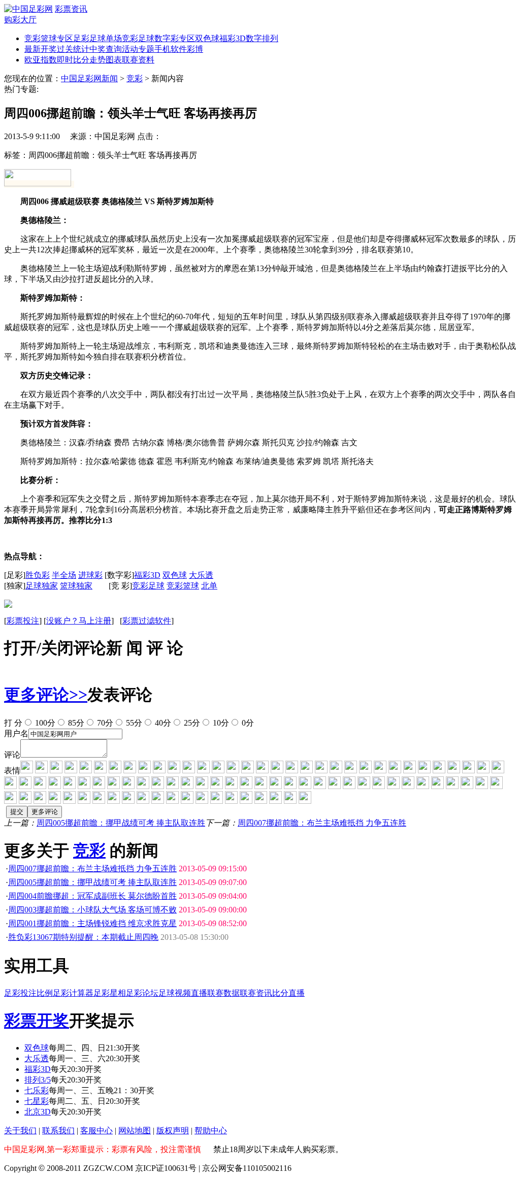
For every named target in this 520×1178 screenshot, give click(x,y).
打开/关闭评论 (55, 648)
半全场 (64, 575)
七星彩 (36, 1101)
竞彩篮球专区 (48, 38)
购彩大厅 (20, 19)
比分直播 (288, 993)
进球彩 (90, 575)
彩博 (195, 49)
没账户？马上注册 (78, 620)
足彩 (81, 38)
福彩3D (232, 38)
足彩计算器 (73, 993)
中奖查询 (105, 49)
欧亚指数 (40, 59)
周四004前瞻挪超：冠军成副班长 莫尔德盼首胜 (92, 896)
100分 (44, 722)
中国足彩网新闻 (89, 78)
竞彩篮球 (183, 585)
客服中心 (96, 1130)
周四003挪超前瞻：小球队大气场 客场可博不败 (92, 909)
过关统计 (73, 49)
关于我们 (20, 1130)
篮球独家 (76, 585)
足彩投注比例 (28, 993)
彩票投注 (23, 620)
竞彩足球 (138, 38)
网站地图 (134, 1130)
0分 (247, 722)
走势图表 (105, 59)
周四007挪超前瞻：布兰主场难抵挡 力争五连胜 (322, 823)
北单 (209, 585)
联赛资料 (138, 59)
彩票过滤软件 (146, 620)
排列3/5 (37, 1079)
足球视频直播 (182, 993)
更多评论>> (45, 694)
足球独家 (41, 585)
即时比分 (73, 59)
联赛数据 (223, 993)
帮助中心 (210, 1130)
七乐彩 (36, 1090)
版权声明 (172, 1130)
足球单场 (105, 38)
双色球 (207, 38)
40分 (162, 722)
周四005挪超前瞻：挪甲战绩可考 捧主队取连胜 (121, 823)
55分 (133, 722)
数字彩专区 (174, 38)
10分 (220, 722)
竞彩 (134, 78)
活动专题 (138, 49)
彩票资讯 (71, 9)
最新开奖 (40, 49)
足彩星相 (109, 993)
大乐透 (201, 575)
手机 (162, 49)
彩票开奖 (36, 1020)
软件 (179, 49)
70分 (104, 722)
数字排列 (262, 38)
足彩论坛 (142, 993)
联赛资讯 (256, 993)
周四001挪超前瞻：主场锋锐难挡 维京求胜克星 (92, 923)
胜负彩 (37, 575)
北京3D (37, 1111)
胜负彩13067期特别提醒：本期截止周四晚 (83, 937)
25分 (191, 722)
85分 (75, 722)
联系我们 (58, 1130)
